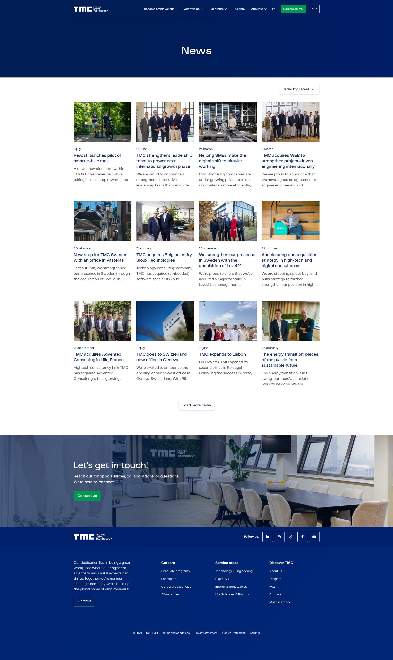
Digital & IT (223, 578)
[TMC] (91, 9)
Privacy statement (206, 633)
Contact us (87, 496)
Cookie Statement (233, 633)
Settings (255, 633)
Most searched (280, 602)
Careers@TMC (293, 9)
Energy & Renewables (231, 586)
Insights (239, 9)
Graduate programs (175, 571)
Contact (275, 594)
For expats (168, 578)
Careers (84, 601)
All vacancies (170, 594)
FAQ (272, 586)
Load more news (196, 405)
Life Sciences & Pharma (232, 594)
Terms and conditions (176, 633)
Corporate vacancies (176, 586)
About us (275, 571)
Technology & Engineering (234, 571)
